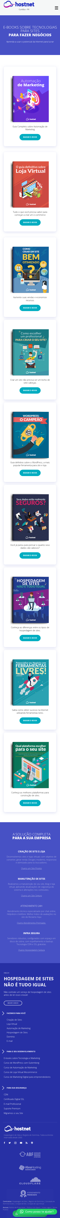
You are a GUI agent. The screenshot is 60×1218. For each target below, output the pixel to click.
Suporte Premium (12, 1108)
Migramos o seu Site (13, 1113)
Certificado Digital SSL (14, 1099)
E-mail (10, 1041)
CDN (6, 1094)
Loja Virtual (12, 1024)
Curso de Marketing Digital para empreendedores (27, 1077)
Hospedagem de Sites (17, 1032)
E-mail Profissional (12, 1104)
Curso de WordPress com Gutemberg (21, 1062)
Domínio (11, 1036)
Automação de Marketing (18, 1028)
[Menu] (56, 7)
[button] (30, 137)
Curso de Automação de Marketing (20, 1067)
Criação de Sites (14, 1019)
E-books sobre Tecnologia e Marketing (22, 1058)
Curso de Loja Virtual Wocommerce (20, 1072)
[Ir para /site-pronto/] (31, 860)
